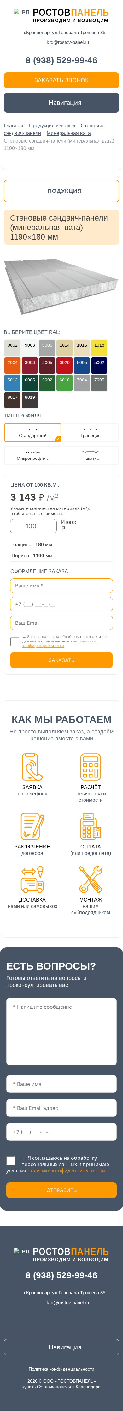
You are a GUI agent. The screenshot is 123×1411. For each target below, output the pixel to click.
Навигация (64, 102)
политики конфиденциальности (59, 643)
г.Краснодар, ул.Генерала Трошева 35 (64, 32)
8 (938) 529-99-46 (61, 60)
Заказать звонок (61, 80)
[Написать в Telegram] (115, 159)
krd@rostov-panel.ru (68, 42)
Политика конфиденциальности (61, 1368)
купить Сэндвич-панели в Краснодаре (61, 1386)
